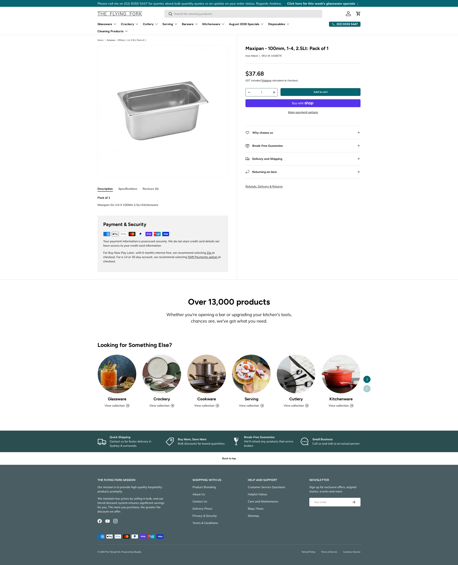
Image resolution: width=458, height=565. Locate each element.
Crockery (127, 24)
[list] (163, 111)
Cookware (206, 399)
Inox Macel (251, 55)
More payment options (303, 112)
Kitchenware (211, 24)
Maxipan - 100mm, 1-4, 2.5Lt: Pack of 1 (126, 40)
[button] (358, 14)
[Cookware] (206, 374)
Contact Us (200, 501)
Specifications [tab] (127, 188)
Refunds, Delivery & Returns (264, 186)
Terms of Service (329, 551)
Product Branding (204, 487)
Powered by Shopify (131, 551)
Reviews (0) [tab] (151, 188)
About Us (199, 494)
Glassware (105, 24)
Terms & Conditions (205, 523)
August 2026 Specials (244, 24)
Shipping (266, 80)
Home (101, 40)
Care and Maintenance (263, 501)
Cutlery (148, 24)
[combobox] (243, 14)
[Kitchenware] (341, 374)
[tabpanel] (163, 201)
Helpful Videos (257, 494)
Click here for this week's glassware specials (321, 3)
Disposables (276, 24)
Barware (188, 24)
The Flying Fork (112, 551)
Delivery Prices (202, 508)
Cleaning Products (111, 31)
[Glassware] (117, 374)
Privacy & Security (205, 516)
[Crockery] (161, 374)
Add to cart (320, 92)
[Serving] (251, 374)
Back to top (229, 458)
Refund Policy (308, 551)
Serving (167, 24)
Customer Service (351, 551)
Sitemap (253, 516)
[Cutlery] (296, 374)
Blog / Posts (256, 508)
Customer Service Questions (266, 487)
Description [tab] (105, 188)
